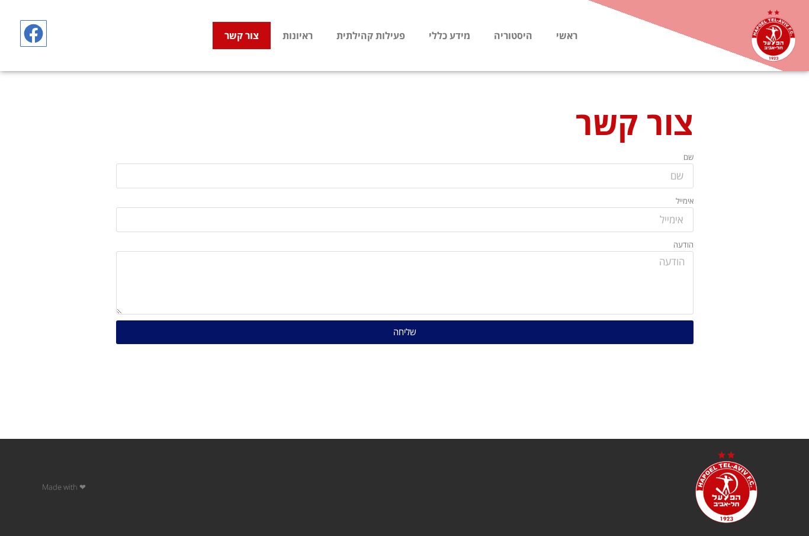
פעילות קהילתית (370, 35)
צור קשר (241, 35)
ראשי (566, 35)
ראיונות (297, 35)
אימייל (685, 200)
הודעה (683, 244)
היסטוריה (513, 35)
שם (688, 157)
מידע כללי (449, 35)
